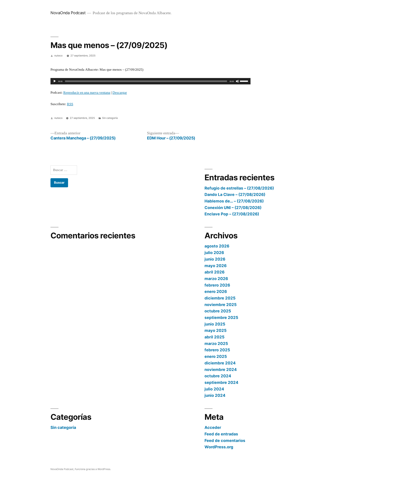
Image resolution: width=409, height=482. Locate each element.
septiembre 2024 (221, 382)
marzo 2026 (216, 278)
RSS (70, 104)
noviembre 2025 (220, 304)
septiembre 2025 (221, 317)
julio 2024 (214, 389)
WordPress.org (218, 447)
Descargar (119, 92)
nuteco (58, 55)
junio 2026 (214, 259)
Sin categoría (110, 118)
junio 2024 (214, 395)
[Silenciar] (237, 81)
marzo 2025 (216, 343)
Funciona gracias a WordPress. (93, 469)
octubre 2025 (217, 311)
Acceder (212, 427)
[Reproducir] (54, 81)
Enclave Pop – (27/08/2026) (231, 214)
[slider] (244, 81)
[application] (150, 81)
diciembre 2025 (219, 298)
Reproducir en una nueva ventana (86, 92)
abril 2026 (214, 272)
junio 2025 (214, 324)
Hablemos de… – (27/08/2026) (234, 201)
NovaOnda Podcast (67, 12)
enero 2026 (215, 291)
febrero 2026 (217, 285)
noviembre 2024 (220, 369)
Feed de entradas (221, 434)
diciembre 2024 (220, 363)
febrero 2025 (217, 349)
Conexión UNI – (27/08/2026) (233, 207)
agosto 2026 (216, 246)
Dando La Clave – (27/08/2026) (234, 194)
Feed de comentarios (224, 440)
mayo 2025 (215, 330)
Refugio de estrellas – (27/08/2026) (239, 188)
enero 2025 (215, 356)
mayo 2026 (215, 265)
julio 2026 (214, 252)
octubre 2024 (217, 376)
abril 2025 (214, 337)
